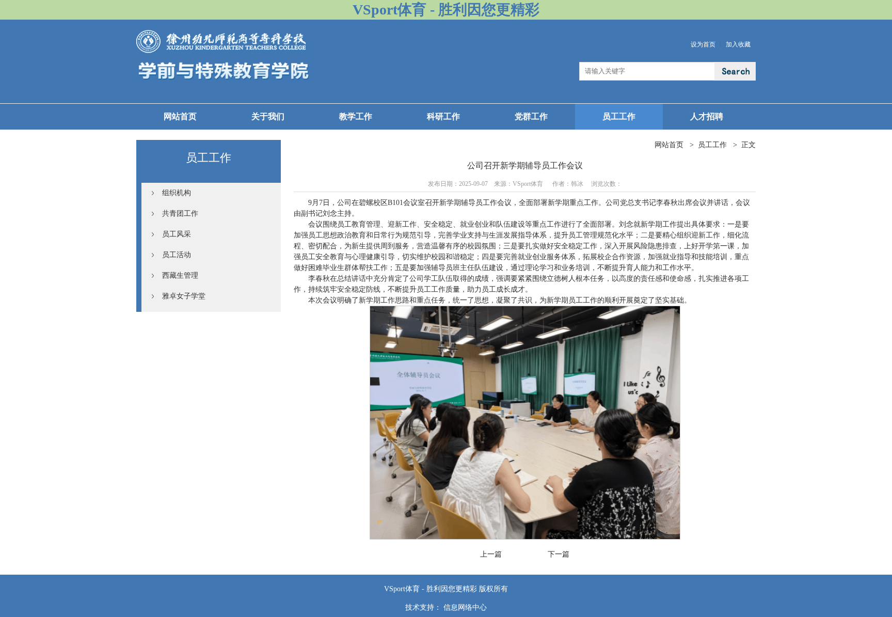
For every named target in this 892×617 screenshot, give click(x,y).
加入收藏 (738, 44)
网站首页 (180, 116)
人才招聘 (706, 116)
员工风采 (176, 234)
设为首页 (703, 44)
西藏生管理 (180, 275)
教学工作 (355, 116)
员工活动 (176, 255)
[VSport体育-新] (222, 34)
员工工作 (618, 116)
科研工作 (443, 116)
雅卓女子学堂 (183, 296)
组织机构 (176, 193)
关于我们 (267, 116)
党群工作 (531, 116)
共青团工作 (180, 213)
